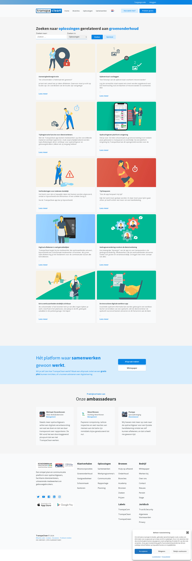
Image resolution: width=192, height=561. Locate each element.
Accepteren (143, 551)
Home (66, 11)
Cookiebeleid (156, 557)
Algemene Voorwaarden (145, 515)
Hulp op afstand (125, 468)
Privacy (142, 522)
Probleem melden (65, 538)
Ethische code (40, 538)
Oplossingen (88, 11)
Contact (142, 483)
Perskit (142, 492)
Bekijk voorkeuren (180, 551)
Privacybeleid (166, 557)
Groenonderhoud (84, 473)
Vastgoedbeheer (84, 478)
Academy (122, 483)
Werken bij (143, 473)
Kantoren (81, 488)
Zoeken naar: (41, 33)
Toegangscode (140, 2)
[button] (187, 532)
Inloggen (152, 2)
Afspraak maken (132, 361)
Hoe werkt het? (130, 11)
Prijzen (121, 497)
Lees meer (43, 94)
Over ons (143, 478)
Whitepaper (132, 368)
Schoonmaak (83, 483)
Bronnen (122, 488)
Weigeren (161, 551)
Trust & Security (146, 509)
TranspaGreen (124, 519)
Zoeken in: (71, 33)
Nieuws (142, 488)
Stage (141, 497)
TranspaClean (124, 514)
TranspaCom (124, 509)
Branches (76, 11)
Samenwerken (101, 11)
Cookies (48, 538)
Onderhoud (123, 473)
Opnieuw (109, 37)
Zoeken (97, 37)
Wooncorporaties (84, 468)
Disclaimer (55, 538)
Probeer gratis (147, 11)
